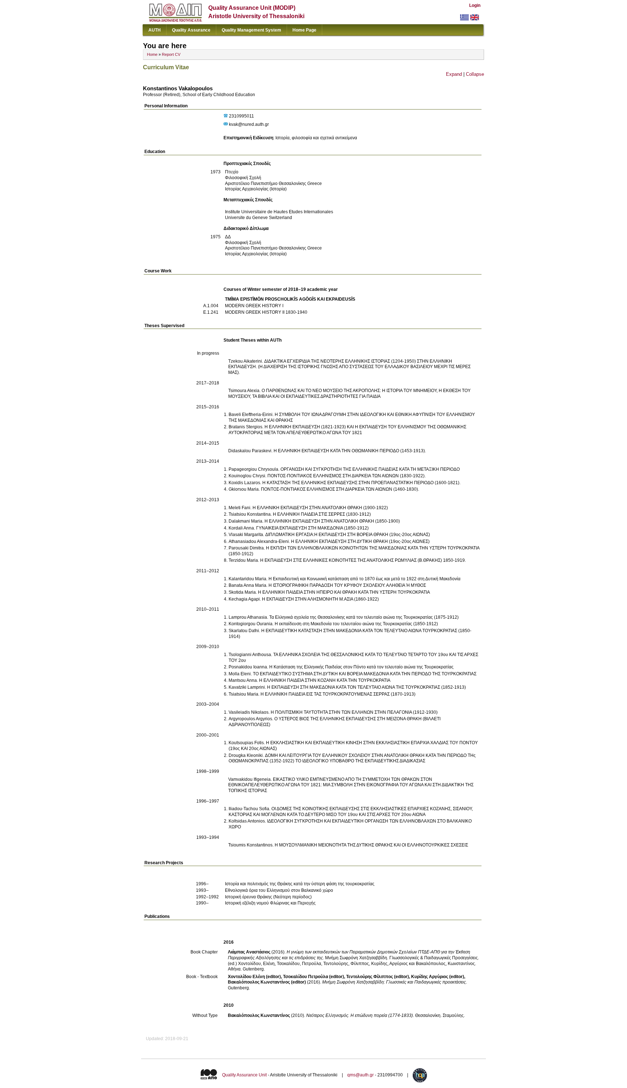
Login (474, 5)
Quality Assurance (191, 30)
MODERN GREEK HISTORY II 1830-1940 (266, 312)
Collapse (475, 74)
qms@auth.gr (360, 1074)
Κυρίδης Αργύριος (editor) (437, 976)
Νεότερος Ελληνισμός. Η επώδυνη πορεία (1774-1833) (359, 1015)
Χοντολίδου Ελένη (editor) (254, 976)
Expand (454, 74)
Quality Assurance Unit (244, 1074)
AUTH (154, 30)
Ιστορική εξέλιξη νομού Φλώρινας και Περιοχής (270, 903)
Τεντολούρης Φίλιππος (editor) (377, 976)
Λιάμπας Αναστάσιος (249, 952)
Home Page (304, 30)
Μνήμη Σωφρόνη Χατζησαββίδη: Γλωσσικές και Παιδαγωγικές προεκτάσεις (394, 982)
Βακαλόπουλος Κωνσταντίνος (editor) (267, 982)
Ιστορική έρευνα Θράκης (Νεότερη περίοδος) (268, 896)
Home (152, 54)
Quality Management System (251, 30)
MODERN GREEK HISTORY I (254, 305)
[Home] (175, 20)
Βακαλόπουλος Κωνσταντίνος (259, 1015)
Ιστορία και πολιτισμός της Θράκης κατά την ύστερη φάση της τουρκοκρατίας (299, 883)
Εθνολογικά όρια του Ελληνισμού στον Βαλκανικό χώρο (279, 890)
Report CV (171, 54)
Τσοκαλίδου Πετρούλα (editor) (313, 976)
